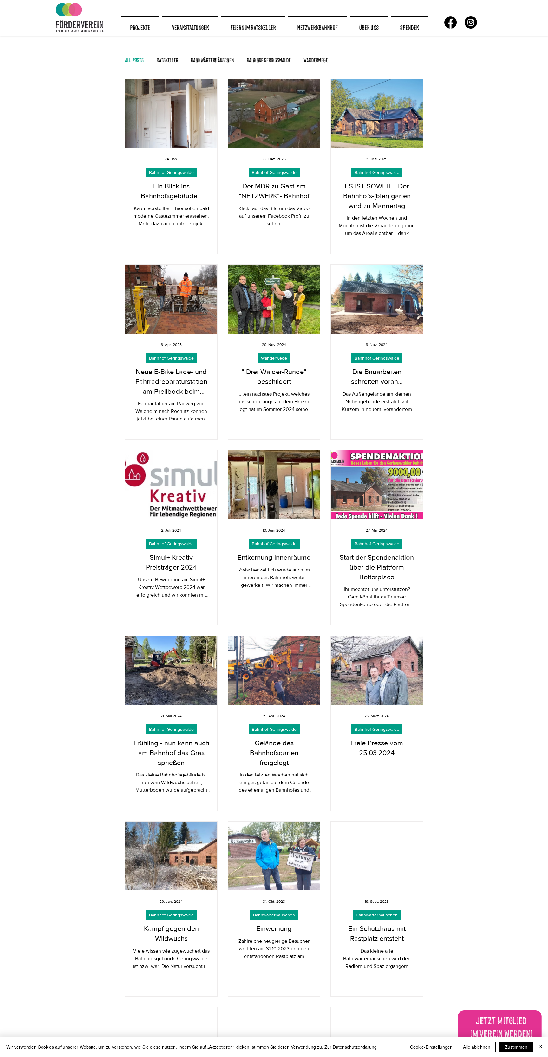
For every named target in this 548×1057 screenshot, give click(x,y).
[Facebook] (450, 22)
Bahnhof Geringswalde (269, 59)
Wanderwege (315, 59)
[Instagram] (471, 22)
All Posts (134, 59)
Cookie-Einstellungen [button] (431, 1047)
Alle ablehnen (476, 1047)
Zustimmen (516, 1047)
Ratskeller (167, 59)
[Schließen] (540, 1047)
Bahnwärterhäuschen (212, 59)
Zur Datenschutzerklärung (350, 1047)
